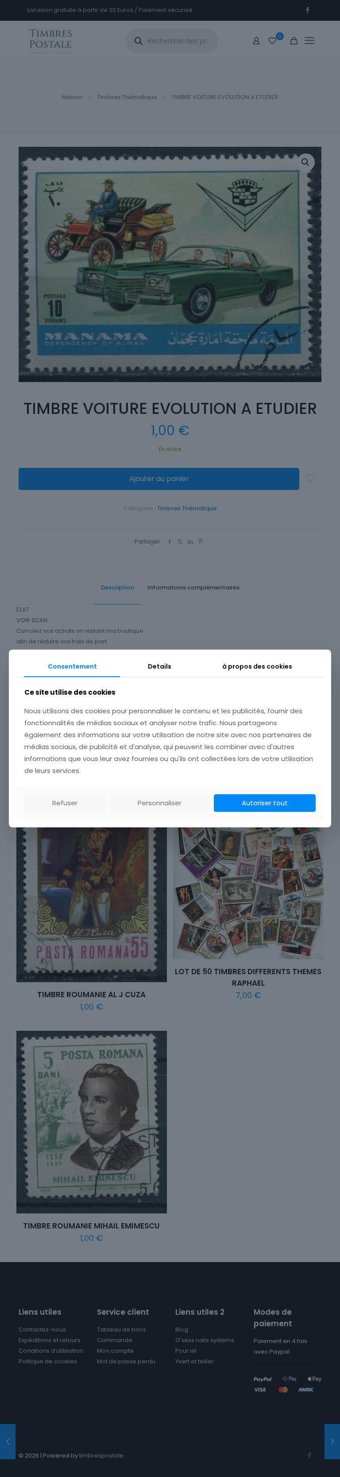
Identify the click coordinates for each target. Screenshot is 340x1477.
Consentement (72, 666)
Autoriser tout (265, 802)
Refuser (64, 802)
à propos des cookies (257, 666)
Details (159, 666)
